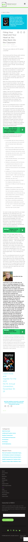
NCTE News (5, 441)
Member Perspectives (7, 435)
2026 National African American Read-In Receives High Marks (12, 457)
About (3, 471)
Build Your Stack (6, 431)
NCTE (4, 44)
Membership (4, 480)
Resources (4, 476)
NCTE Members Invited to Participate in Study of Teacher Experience (12, 455)
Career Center (5, 496)
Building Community (13, 401)
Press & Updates (5, 492)
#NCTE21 (6, 401)
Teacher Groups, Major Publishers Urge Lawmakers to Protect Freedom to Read (12, 461)
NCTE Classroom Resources (8, 437)
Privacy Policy (23, 535)
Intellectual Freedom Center (9, 433)
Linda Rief (21, 401)
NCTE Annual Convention (11, 402)
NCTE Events (14, 46)
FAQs (3, 481)
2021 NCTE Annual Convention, (9, 383)
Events (3, 474)
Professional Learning (14, 404)
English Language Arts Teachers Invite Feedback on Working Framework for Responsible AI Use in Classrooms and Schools (12, 459)
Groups (3, 478)
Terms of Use (23, 538)
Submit (7, 519)
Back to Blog (6, 12)
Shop (3, 489)
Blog (3, 487)
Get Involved (5, 472)
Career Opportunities (6, 485)
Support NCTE (5, 483)
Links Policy (22, 536)
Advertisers (4, 494)
